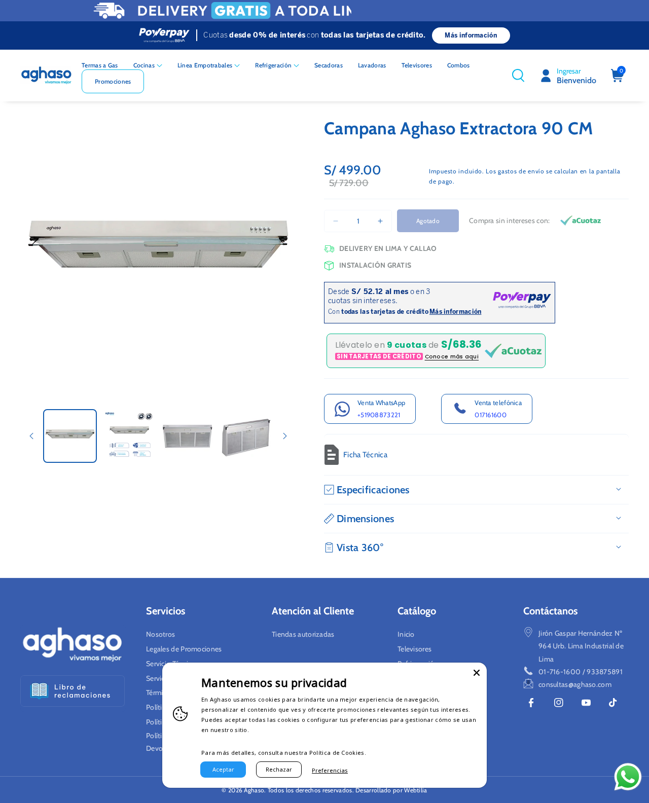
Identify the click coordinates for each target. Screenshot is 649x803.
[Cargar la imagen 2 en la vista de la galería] (129, 436)
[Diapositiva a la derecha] (285, 436)
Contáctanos (550, 611)
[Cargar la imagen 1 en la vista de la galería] (70, 436)
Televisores (414, 648)
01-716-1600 (559, 671)
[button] (147, 65)
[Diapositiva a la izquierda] (31, 436)
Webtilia (415, 790)
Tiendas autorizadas (303, 634)
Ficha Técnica (365, 454)
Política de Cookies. (337, 752)
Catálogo (417, 611)
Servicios (165, 611)
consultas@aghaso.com (574, 684)
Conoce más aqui (452, 356)
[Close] (477, 673)
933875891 (605, 671)
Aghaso (254, 790)
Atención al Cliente (313, 611)
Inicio (406, 634)
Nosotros (160, 634)
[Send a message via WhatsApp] (628, 777)
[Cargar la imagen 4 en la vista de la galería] (246, 436)
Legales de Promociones (184, 648)
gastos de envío (521, 171)
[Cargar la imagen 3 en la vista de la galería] (187, 436)
